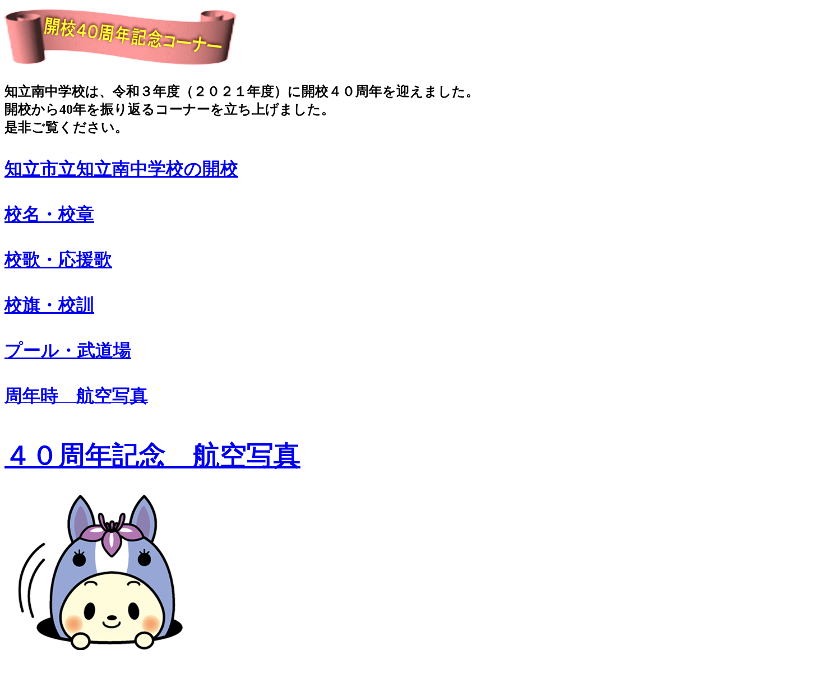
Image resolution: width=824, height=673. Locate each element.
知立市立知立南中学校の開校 (121, 169)
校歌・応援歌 (58, 259)
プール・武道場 (67, 350)
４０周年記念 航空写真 (152, 455)
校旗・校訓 (49, 305)
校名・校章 (49, 214)
